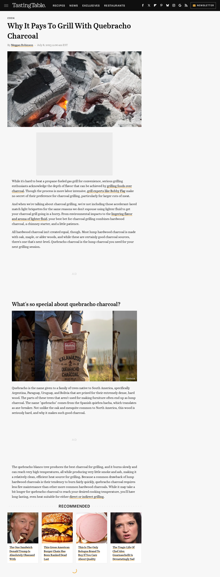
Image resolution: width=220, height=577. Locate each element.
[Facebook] (143, 6)
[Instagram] (173, 6)
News (73, 5)
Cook (11, 18)
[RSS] (186, 6)
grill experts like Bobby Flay (106, 191)
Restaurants (114, 5)
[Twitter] (149, 6)
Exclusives (91, 5)
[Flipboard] (155, 6)
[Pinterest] (161, 6)
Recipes (59, 5)
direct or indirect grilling (86, 496)
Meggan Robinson (22, 45)
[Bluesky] (167, 6)
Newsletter (205, 5)
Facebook (130, 379)
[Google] (180, 6)
